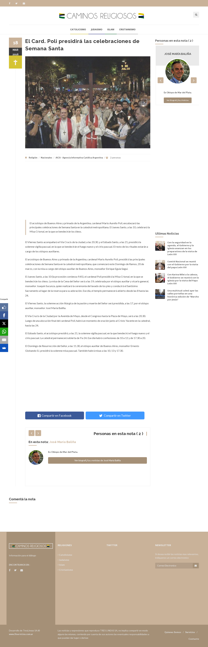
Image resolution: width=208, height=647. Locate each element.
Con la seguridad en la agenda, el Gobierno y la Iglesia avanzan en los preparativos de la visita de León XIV (182, 248)
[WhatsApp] (4, 332)
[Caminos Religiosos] (104, 16)
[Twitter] (18, 3)
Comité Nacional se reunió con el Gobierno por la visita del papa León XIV (182, 264)
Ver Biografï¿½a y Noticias (177, 100)
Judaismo (96, 29)
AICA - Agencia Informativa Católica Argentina (79, 157)
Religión (33, 157)
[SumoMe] (4, 348)
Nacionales (46, 157)
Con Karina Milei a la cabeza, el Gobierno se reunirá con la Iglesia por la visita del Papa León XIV (183, 279)
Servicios (190, 632)
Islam (110, 29)
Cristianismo (127, 29)
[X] (4, 323)
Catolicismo (78, 29)
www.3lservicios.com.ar (21, 634)
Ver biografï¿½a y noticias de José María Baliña (97, 460)
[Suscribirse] (196, 565)
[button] (31, 102)
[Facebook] (11, 3)
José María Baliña (62, 442)
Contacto (193, 638)
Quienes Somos (172, 632)
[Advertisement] (87, 192)
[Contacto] (24, 3)
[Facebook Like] (4, 307)
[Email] (4, 340)
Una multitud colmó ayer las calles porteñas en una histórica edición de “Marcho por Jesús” (183, 295)
